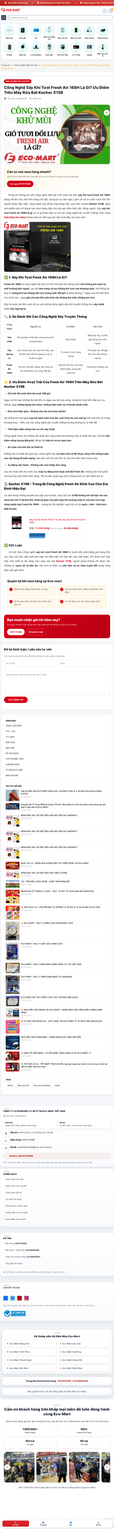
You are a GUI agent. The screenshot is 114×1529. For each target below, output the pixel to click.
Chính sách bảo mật (14, 1179)
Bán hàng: (16, 1243)
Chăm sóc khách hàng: (22, 1257)
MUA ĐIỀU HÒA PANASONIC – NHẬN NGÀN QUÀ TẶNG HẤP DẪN (51, 1037)
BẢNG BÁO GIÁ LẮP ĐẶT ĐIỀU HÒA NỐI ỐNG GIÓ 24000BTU (49, 847)
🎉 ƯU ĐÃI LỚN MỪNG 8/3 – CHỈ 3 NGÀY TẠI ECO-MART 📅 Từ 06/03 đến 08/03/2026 (61, 1021)
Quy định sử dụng (13, 1199)
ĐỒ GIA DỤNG (12, 753)
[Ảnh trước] (7, 1467)
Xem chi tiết (37, 535)
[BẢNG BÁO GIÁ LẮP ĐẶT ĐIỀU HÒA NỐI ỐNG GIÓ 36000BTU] (13, 820)
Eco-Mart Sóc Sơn (71, 1343)
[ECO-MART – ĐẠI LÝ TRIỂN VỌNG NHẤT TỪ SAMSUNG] (13, 984)
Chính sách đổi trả (13, 1192)
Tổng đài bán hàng (13, 1263)
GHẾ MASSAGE (12, 764)
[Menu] (3, 17)
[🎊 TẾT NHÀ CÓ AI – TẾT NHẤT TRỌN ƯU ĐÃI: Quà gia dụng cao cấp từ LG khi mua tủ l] (13, 1067)
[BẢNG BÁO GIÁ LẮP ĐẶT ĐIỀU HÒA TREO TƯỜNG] (13, 874)
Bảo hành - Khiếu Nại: (22, 1250)
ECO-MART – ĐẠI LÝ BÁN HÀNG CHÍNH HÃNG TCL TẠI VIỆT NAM (51, 964)
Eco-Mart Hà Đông (71, 1352)
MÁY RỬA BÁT (12, 775)
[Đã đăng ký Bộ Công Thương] (14, 1313)
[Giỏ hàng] (110, 11)
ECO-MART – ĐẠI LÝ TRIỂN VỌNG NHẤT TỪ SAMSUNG (46, 977)
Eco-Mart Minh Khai (72, 1368)
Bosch (10, 1085)
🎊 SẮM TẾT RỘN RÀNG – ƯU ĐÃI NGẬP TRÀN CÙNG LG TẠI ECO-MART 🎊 (56, 1053)
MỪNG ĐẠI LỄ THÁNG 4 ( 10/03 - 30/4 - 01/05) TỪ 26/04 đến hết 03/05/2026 (57, 891)
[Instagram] (26, 1298)
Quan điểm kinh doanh (15, 1219)
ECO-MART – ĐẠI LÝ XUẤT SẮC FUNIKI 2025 (42, 944)
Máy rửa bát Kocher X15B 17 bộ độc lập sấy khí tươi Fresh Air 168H (57, 521)
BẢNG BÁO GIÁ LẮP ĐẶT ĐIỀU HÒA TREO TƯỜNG (44, 873)
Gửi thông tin (15, 700)
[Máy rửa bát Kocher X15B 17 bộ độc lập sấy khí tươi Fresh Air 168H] (17, 522)
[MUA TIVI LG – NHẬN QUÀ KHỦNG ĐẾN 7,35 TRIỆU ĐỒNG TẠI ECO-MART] (13, 865)
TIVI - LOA (10, 731)
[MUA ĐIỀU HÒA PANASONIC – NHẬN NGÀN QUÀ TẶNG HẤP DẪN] (13, 1042)
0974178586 (16, 632)
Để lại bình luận (36, 632)
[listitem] (19, 1467)
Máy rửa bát (23, 1085)
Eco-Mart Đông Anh (19, 1343)
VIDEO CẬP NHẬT (14, 725)
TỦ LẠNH (10, 737)
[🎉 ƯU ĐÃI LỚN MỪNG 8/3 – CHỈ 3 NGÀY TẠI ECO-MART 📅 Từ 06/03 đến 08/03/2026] (13, 1026)
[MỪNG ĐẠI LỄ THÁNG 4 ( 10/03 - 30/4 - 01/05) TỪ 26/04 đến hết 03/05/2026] (13, 896)
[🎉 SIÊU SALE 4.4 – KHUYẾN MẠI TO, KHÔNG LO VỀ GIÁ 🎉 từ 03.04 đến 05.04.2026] (13, 912)
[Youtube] (19, 1298)
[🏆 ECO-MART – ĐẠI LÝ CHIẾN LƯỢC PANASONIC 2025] (13, 931)
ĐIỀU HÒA (10, 742)
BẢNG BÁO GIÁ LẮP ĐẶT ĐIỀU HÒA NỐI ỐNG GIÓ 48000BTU (49, 831)
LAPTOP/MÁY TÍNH (14, 759)
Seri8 (57, 1085)
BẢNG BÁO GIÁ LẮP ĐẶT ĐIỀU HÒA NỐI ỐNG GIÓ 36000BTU (49, 815)
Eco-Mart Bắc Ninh (19, 1368)
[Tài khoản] (104, 11)
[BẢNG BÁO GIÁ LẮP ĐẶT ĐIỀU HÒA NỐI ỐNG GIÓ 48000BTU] (13, 836)
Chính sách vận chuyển (15, 1186)
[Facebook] (5, 1298)
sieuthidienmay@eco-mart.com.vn (34, 1147)
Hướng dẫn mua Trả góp (16, 1212)
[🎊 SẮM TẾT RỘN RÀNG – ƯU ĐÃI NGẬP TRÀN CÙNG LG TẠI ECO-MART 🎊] (13, 1056)
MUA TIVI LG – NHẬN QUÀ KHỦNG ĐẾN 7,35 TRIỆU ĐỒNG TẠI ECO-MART (55, 863)
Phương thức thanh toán (16, 1206)
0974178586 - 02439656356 (73, 1381)
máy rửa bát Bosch (41, 1085)
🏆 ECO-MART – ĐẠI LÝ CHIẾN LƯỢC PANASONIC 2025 (47, 923)
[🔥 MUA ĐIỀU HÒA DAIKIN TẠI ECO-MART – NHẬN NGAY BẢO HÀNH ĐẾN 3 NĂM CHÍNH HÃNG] (13, 1013)
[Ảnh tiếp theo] (107, 1467)
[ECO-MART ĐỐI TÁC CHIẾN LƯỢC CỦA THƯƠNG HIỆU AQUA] (13, 1001)
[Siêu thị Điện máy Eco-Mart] (10, 10)
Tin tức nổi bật (14, 786)
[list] (57, 1467)
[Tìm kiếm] (10, 17)
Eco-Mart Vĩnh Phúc (19, 1352)
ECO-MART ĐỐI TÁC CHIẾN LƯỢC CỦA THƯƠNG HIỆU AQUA (49, 997)
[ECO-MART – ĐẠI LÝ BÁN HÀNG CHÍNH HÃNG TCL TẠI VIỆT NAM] (13, 968)
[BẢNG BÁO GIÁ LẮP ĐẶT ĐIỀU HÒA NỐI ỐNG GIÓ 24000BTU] (13, 852)
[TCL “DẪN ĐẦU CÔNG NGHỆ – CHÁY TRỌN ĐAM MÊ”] (13, 884)
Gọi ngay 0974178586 (20, 184)
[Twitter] (12, 1298)
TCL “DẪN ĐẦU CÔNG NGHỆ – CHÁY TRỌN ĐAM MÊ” (45, 881)
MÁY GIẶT (10, 748)
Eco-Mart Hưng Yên (72, 1360)
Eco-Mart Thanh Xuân (20, 1360)
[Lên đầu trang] (109, 1504)
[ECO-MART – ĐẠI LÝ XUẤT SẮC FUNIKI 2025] (13, 951)
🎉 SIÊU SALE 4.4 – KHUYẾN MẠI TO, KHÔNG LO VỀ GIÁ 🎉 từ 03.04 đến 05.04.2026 (60, 907)
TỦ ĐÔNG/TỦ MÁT (14, 770)
